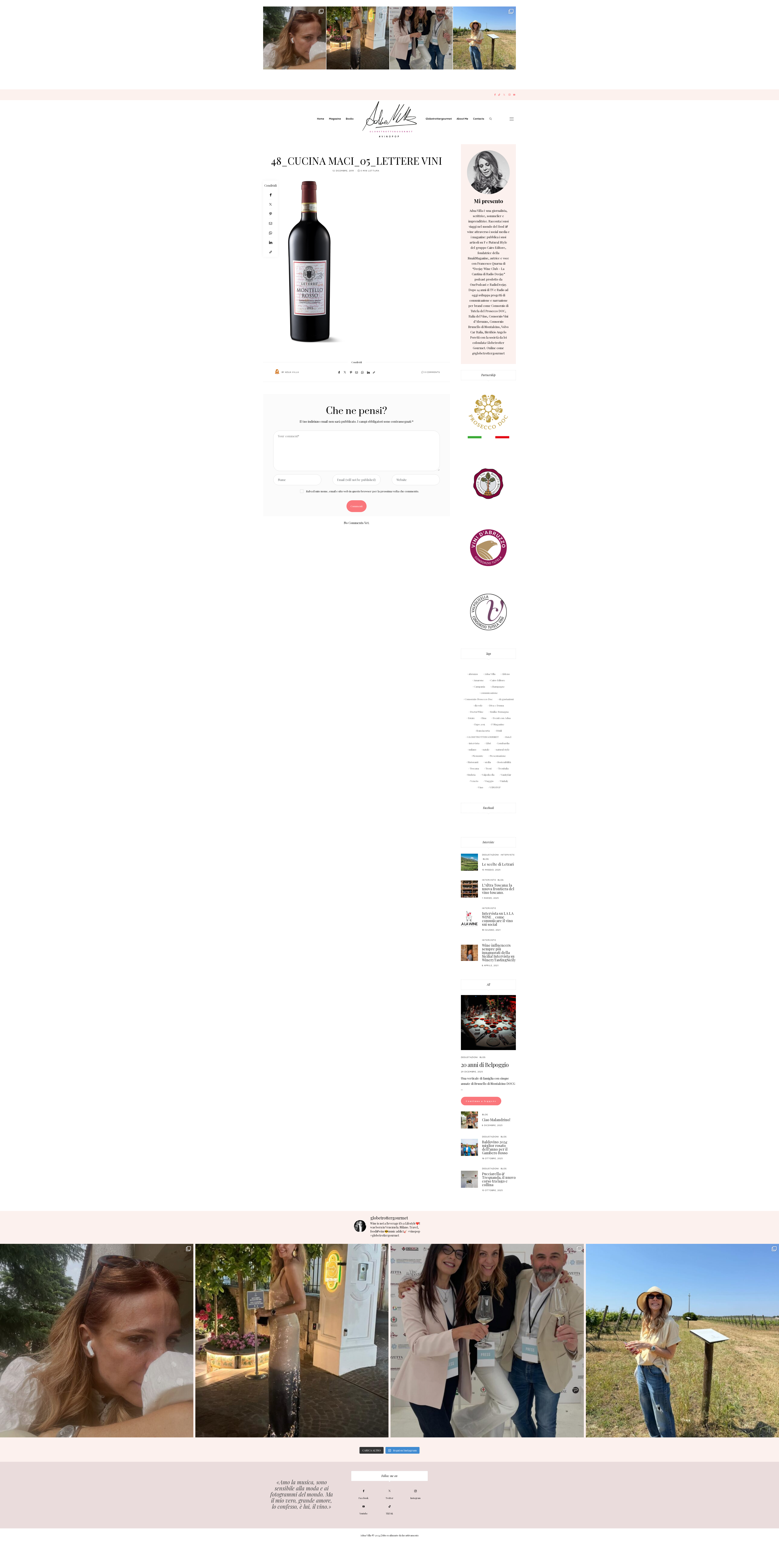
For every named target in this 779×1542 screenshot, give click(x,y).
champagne (498, 686)
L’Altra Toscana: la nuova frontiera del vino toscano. (498, 889)
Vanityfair (506, 774)
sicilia (488, 762)
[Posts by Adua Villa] (277, 372)
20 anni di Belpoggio (485, 1064)
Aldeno (506, 674)
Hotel (508, 737)
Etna (483, 718)
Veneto (474, 781)
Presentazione (498, 755)
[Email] (270, 223)
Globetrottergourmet (439, 118)
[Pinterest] (270, 214)
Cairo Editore (497, 680)
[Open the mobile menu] (511, 119)
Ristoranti (473, 762)
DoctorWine (476, 711)
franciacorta (483, 730)
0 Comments (432, 372)
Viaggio (489, 781)
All (488, 984)
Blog (486, 859)
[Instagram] (509, 94)
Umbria (471, 774)
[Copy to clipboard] (270, 252)
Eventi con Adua (502, 718)
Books (350, 118)
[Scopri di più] (488, 172)
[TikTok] (499, 94)
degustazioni (506, 699)
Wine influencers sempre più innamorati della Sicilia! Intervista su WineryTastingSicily (499, 952)
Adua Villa (292, 372)
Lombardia (503, 743)
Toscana (474, 768)
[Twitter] (504, 94)
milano (472, 749)
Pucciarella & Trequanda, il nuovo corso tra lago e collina (499, 1179)
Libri (488, 743)
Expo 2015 (479, 724)
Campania (479, 686)
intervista (474, 743)
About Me (462, 118)
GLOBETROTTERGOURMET (483, 737)
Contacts (478, 118)
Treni (488, 768)
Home (320, 118)
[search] (490, 119)
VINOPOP (495, 787)
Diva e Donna (496, 705)
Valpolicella (488, 774)
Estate (471, 718)
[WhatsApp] (270, 233)
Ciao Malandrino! (496, 1119)
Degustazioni (490, 854)
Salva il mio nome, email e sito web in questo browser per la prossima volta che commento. (362, 491)
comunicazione (489, 692)
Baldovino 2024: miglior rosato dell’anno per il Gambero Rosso (495, 1147)
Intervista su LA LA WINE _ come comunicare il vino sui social (497, 919)
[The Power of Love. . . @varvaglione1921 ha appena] (484, 37)
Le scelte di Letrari (498, 864)
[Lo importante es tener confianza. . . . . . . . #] (357, 37)
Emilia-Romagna (499, 711)
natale (486, 749)
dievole (479, 705)
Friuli (499, 730)
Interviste (488, 842)
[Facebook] (495, 94)
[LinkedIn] (270, 242)
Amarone (478, 680)
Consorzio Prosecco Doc (479, 699)
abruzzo (473, 674)
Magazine (335, 118)
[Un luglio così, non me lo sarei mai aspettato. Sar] (294, 37)
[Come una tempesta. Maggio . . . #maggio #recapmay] (421, 37)
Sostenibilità (504, 762)
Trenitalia (503, 768)
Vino (480, 787)
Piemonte (477, 755)
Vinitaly (504, 781)
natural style (503, 749)
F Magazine (497, 724)
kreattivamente (410, 1535)
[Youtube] (514, 94)
